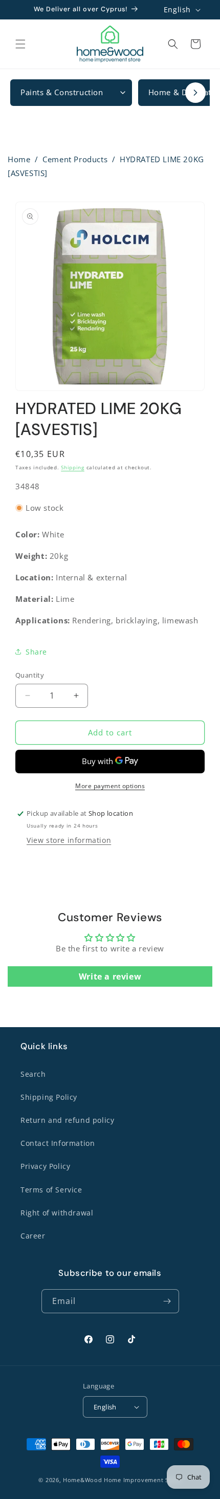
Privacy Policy (45, 1166)
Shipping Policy (48, 1097)
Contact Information (57, 1143)
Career (33, 1236)
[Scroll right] (195, 92)
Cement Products (74, 159)
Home (19, 159)
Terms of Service (51, 1189)
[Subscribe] (167, 1301)
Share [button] (36, 652)
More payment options (110, 785)
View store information (69, 840)
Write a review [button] (110, 976)
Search (33, 1074)
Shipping (72, 467)
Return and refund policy (67, 1120)
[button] (20, 44)
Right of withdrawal (56, 1213)
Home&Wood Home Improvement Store (122, 1480)
